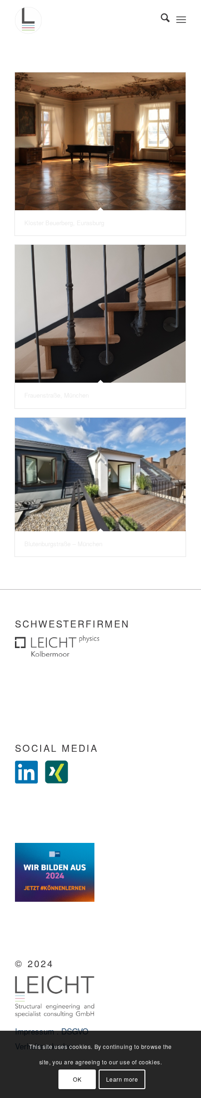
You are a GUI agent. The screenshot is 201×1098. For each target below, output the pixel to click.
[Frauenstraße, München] (100, 314)
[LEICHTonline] (83, 18)
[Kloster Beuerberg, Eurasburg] (100, 141)
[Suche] (160, 18)
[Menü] (181, 18)
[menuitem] (160, 18)
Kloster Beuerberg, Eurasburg (64, 222)
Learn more (122, 1079)
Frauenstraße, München (56, 395)
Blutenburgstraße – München (63, 543)
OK (77, 1079)
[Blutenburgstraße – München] (100, 474)
